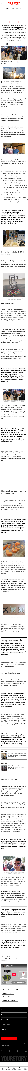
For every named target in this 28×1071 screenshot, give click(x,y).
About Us (3, 1043)
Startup (13, 22)
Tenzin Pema (12, 44)
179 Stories (20, 43)
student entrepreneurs (9, 1000)
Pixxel (15, 989)
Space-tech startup (8, 996)
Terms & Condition (5, 1045)
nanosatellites (7, 993)
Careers (11, 1043)
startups (5, 989)
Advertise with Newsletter (9, 1038)
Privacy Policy (22, 1043)
